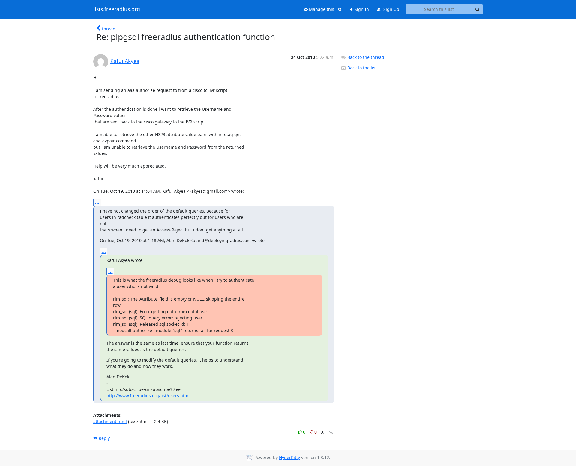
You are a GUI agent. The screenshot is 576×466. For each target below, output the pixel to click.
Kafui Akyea (125, 61)
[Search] (477, 9)
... (97, 202)
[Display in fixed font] (322, 433)
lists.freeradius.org (116, 9)
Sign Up (390, 9)
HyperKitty (289, 457)
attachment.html (110, 421)
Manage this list (324, 9)
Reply (104, 438)
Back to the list (361, 68)
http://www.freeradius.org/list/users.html (148, 395)
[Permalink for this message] (331, 432)
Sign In (361, 9)
